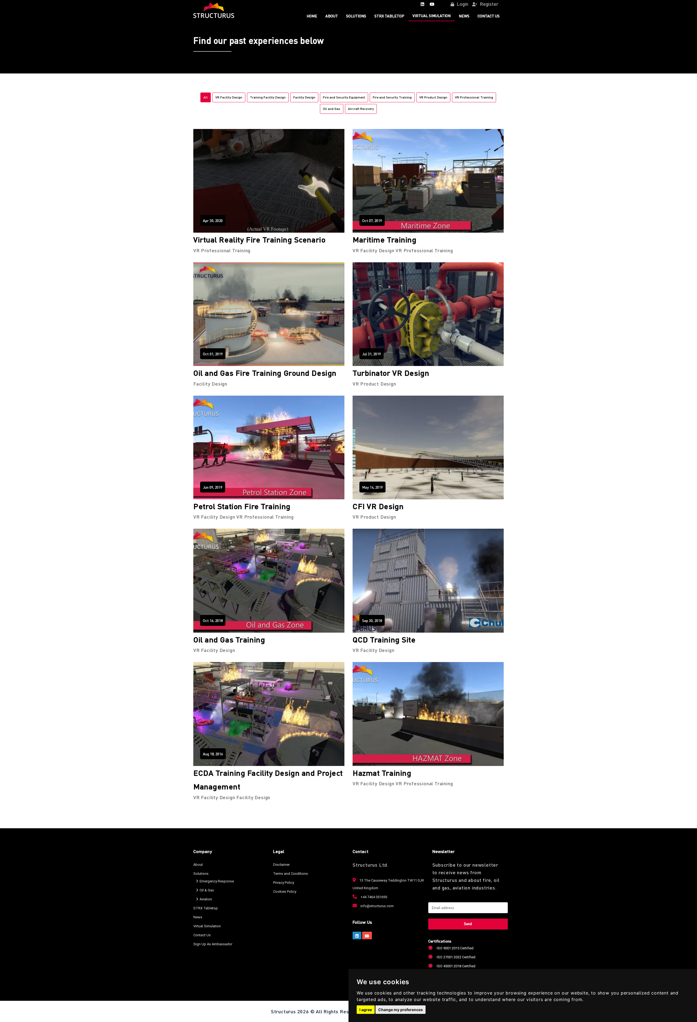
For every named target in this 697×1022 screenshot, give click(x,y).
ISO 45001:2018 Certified (456, 966)
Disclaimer (281, 865)
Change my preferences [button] (400, 1009)
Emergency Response (217, 881)
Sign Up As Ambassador (212, 944)
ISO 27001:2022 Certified (456, 957)
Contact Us (489, 15)
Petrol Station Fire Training (242, 506)
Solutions (356, 15)
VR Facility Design (228, 97)
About (331, 15)
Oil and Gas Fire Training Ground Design (265, 373)
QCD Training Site (384, 639)
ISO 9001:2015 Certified (455, 948)
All (205, 97)
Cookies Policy (284, 891)
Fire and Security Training (392, 97)
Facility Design (304, 97)
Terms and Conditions (290, 874)
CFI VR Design (378, 506)
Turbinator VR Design (391, 373)
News (464, 15)
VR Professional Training (474, 97)
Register (488, 4)
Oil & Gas (207, 890)
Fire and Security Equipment (344, 97)
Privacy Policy (283, 883)
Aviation (206, 899)
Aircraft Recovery (361, 109)
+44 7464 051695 (373, 897)
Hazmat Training (382, 773)
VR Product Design (433, 97)
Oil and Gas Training (229, 639)
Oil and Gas (331, 109)
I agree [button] (365, 1009)
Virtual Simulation (431, 15)
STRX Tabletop (389, 15)
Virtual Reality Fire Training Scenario (259, 239)
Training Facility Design (268, 97)
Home (312, 15)
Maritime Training (385, 239)
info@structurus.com (377, 906)
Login (462, 4)
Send (468, 923)
